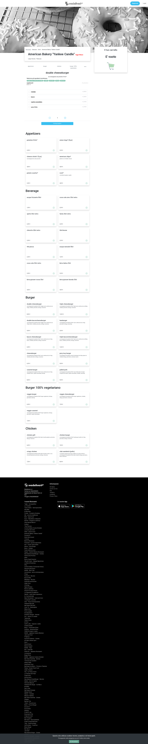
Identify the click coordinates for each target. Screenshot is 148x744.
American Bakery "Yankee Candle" (33, 533)
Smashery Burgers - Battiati (31, 614)
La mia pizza (27, 653)
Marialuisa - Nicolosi (29, 579)
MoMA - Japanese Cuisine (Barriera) (34, 633)
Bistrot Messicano (29, 541)
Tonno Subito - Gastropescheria (33, 507)
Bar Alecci (27, 729)
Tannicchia (27, 618)
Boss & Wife (27, 577)
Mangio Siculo (28, 692)
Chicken (59, 66)
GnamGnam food (28, 664)
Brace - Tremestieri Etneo (31, 627)
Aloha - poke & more (29, 531)
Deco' (25, 642)
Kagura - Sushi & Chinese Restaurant (34, 552)
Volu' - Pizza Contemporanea (32, 601)
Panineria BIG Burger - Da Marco (33, 684)
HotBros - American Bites (31, 629)
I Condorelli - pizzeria (30, 600)
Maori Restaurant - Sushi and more (33, 598)
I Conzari (26, 539)
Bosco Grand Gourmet (30, 559)
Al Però (26, 622)
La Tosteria (27, 506)
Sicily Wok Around (29, 537)
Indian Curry (27, 583)
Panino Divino (28, 620)
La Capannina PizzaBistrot (31, 592)
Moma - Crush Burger (30, 546)
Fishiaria (26, 699)
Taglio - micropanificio (30, 504)
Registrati (135, 3)
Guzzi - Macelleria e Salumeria (32, 519)
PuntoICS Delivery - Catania (31, 638)
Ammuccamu (27, 677)
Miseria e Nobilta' (29, 695)
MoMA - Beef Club (29, 570)
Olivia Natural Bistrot (30, 522)
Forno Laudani (28, 611)
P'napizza (26, 636)
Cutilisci (26, 524)
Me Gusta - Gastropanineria (31, 719)
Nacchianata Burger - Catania (32, 732)
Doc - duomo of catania (30, 616)
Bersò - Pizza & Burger (30, 705)
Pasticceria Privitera (29, 555)
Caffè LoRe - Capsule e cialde (32, 624)
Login (144, 3)
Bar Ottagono (28, 718)
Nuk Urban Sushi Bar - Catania (32, 697)
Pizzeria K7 (27, 535)
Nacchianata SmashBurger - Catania (34, 554)
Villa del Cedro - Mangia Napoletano (34, 561)
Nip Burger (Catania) (29, 690)
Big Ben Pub (27, 701)
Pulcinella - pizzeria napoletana (32, 542)
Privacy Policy (53, 496)
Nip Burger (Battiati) (29, 605)
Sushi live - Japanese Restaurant (33, 651)
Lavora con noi (53, 488)
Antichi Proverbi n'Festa (30, 590)
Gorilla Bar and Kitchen (30, 581)
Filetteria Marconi (29, 683)
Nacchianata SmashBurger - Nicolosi (34, 679)
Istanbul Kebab (28, 625)
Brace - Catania (28, 548)
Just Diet (26, 730)
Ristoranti (28, 49)
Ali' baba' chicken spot (30, 640)
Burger (45, 66)
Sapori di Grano (28, 587)
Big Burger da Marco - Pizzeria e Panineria (35, 666)
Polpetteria (27, 675)
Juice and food (28, 635)
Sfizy (25, 565)
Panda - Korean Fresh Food (31, 668)
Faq (51, 490)
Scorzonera (27, 708)
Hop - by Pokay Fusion (30, 671)
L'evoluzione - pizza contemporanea (34, 572)
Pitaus (26, 574)
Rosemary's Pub (28, 714)
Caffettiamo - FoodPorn (31, 725)
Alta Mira (26, 509)
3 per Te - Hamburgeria (30, 607)
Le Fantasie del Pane (30, 673)
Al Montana (27, 511)
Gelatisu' (26, 710)
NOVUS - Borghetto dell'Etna (32, 520)
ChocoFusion (27, 644)
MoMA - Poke (28, 648)
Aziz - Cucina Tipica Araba (31, 544)
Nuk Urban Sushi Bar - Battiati (32, 659)
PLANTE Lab (27, 712)
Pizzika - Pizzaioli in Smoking (32, 513)
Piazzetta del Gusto (29, 568)
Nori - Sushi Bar (28, 649)
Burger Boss (27, 655)
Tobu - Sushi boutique (30, 723)
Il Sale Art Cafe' (28, 716)
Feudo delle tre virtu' (30, 550)
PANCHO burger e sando (31, 631)
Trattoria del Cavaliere (30, 660)
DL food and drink (29, 596)
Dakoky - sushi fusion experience (33, 594)
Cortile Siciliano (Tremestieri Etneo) (34, 566)
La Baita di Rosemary (30, 563)
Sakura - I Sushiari (29, 694)
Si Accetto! (74, 741)
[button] (85, 66)
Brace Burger (27, 727)
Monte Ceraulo (28, 646)
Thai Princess (28, 526)
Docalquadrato (28, 613)
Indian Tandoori (28, 670)
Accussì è (27, 707)
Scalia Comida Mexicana (30, 721)
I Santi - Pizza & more (30, 703)
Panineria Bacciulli (29, 603)
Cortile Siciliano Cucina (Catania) (33, 528)
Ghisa (25, 557)
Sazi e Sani (27, 688)
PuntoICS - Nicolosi (29, 576)
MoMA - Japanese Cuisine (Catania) (33, 657)
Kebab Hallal (27, 662)
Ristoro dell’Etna (28, 589)
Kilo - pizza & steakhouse (31, 515)
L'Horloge (26, 585)
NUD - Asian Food (29, 517)
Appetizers (31, 66)
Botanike (26, 686)
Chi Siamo (52, 487)
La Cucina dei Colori (29, 530)
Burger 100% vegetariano (73, 67)
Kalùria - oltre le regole (30, 681)
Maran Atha (27, 609)
